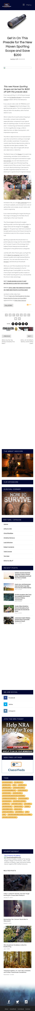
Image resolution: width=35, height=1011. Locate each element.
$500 (14, 785)
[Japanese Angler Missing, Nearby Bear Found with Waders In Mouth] (9, 620)
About (6, 1009)
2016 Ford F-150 (7, 809)
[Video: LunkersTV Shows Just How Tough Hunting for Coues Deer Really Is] (17, 883)
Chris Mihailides (8, 533)
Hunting (12, 59)
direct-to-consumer (13, 255)
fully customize (22, 202)
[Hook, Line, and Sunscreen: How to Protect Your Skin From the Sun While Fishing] (9, 587)
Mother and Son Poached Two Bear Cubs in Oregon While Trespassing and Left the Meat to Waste (23, 575)
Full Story (8, 305)
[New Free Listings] (17, 766)
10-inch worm (23, 798)
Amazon (6, 261)
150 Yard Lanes (16, 803)
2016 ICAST (18, 809)
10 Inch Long (17, 793)
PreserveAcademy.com (14, 857)
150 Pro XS (6, 803)
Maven (20, 154)
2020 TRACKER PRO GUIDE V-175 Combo (19, 814)
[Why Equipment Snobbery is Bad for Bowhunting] (17, 934)
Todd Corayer (8, 551)
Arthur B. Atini (8, 528)
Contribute (21, 1009)
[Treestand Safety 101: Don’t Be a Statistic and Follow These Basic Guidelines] (17, 959)
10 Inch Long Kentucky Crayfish (13, 795)
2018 (27, 811)
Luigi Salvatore (8, 542)
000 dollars (6, 787)
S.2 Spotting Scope (15, 97)
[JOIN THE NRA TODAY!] (17, 737)
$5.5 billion (18, 782)
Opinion (6, 524)
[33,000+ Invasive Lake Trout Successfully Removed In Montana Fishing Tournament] (9, 597)
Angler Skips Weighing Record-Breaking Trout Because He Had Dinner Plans (22, 609)
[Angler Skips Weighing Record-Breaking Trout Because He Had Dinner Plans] (9, 608)
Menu (28, 5)
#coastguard (7, 782)
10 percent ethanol (9, 798)
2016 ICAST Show (8, 811)
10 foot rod (6, 793)
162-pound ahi (7, 806)
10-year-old (6, 801)
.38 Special (22, 785)
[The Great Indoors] (17, 465)
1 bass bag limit (19, 787)
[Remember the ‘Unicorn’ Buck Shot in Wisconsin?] (17, 908)
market (6, 99)
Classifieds (13, 1009)
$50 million (6, 785)
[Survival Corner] (17, 503)
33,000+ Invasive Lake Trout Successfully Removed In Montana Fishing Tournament (23, 597)
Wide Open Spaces (20, 300)
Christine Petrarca (9, 538)
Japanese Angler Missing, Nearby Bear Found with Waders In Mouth (22, 619)
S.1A (12, 222)
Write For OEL (8, 560)
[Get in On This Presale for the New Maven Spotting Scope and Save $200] (17, 22)
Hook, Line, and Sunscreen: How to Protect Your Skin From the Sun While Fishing (23, 586)
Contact (27, 1009)
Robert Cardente (9, 547)
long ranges (7, 160)
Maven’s (12, 106)
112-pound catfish (19, 801)
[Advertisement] (18, 658)
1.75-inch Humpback (9, 790)
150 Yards (28, 803)
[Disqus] (17, 374)
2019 (4, 814)
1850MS (27, 806)
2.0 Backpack (22, 790)
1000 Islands (18, 806)
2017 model (19, 811)
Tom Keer (6, 556)
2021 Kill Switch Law (9, 817)
